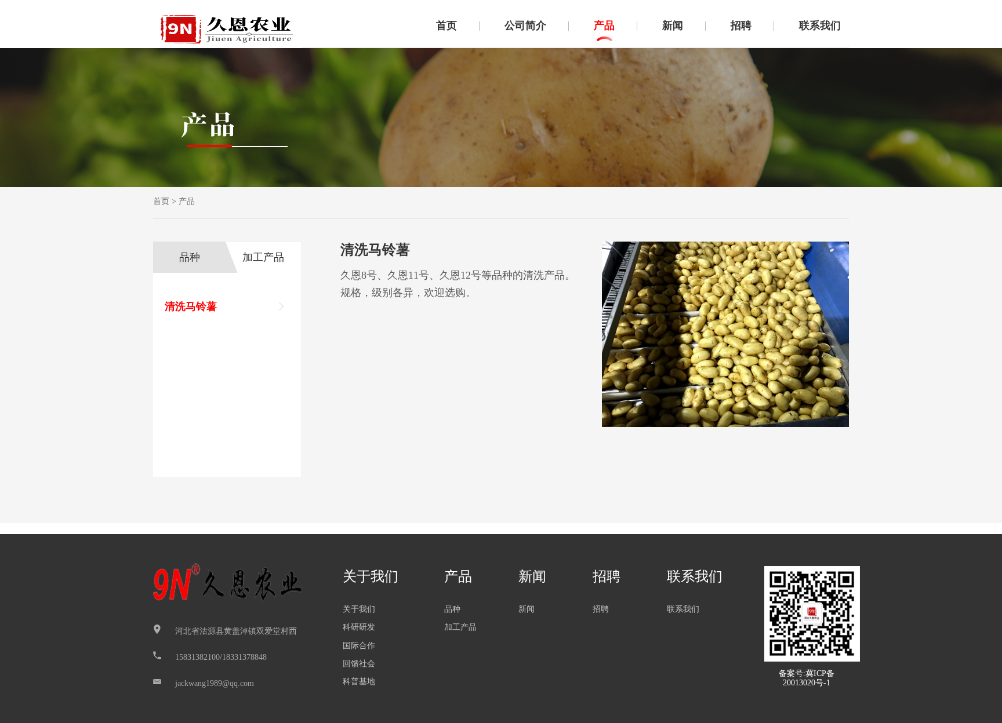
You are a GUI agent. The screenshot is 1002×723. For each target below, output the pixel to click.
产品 (604, 25)
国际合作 (359, 645)
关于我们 (370, 576)
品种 (189, 257)
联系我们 (820, 25)
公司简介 (525, 25)
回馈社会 (359, 663)
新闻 (672, 25)
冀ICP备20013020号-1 (808, 678)
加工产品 (263, 257)
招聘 (741, 25)
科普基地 (359, 681)
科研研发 (359, 627)
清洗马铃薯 (191, 306)
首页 (446, 25)
